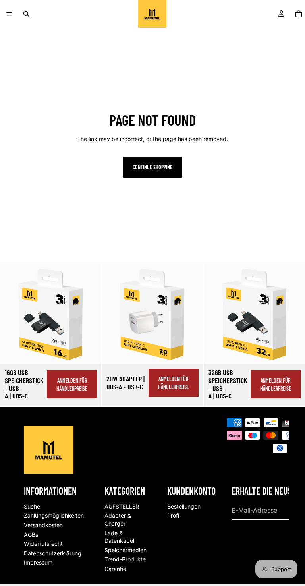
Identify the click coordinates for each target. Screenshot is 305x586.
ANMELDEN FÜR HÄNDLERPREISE (71, 384)
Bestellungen (184, 506)
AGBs (31, 534)
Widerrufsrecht (43, 543)
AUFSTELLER (121, 506)
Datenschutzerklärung (52, 553)
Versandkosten (43, 525)
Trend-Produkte (125, 559)
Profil (173, 516)
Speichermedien (125, 550)
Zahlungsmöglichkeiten (54, 516)
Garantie (115, 568)
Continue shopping (152, 167)
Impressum (38, 562)
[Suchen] (26, 14)
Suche (32, 506)
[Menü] (9, 14)
